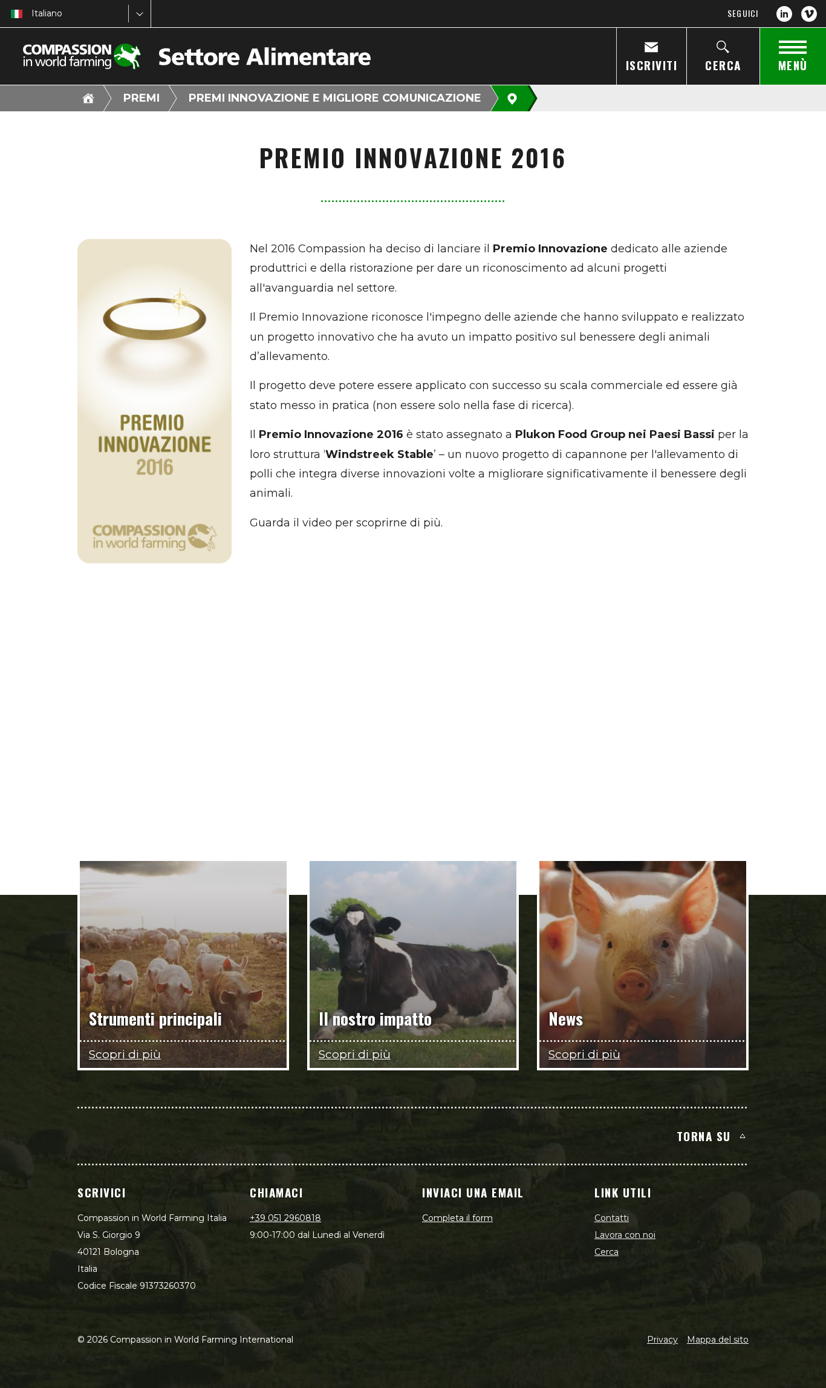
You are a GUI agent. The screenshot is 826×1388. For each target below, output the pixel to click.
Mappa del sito (718, 1339)
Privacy (662, 1339)
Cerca (606, 1251)
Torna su (704, 1135)
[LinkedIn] (784, 14)
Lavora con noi (624, 1234)
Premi (141, 98)
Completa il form (457, 1218)
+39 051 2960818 (285, 1218)
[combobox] (32, 13)
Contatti (611, 1218)
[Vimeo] (809, 14)
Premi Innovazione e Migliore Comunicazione (335, 98)
